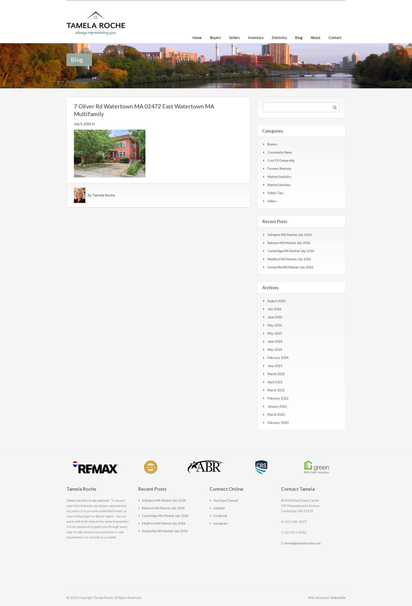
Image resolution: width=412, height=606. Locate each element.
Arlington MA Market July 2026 (290, 235)
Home (197, 37)
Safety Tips (275, 193)
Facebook (220, 516)
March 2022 (276, 390)
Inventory (256, 37)
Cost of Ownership (281, 160)
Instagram (220, 523)
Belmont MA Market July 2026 (289, 243)
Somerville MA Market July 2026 (290, 267)
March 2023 (276, 374)
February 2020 (278, 423)
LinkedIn (219, 508)
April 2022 (275, 382)
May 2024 (275, 349)
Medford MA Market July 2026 (289, 259)
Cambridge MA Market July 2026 (291, 251)
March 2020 (276, 414)
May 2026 (275, 325)
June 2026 (275, 317)
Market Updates (279, 185)
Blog (299, 37)
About (315, 37)
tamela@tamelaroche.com (302, 543)
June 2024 (275, 341)
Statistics (279, 37)
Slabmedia (338, 598)
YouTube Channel (225, 500)
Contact (335, 37)
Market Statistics (279, 177)
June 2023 (275, 366)
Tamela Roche (104, 195)
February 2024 (278, 358)
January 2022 (277, 406)
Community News (280, 152)
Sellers (234, 37)
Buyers (215, 37)
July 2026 (274, 309)
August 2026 (277, 301)
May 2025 (275, 333)
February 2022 (278, 398)
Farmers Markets (279, 168)
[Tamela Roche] (96, 25)
